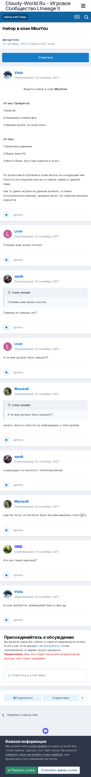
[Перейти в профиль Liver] (7, 234)
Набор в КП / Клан (42, 43)
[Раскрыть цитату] (9, 292)
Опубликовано (36, 77)
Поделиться (24, 697)
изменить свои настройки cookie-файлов (34, 754)
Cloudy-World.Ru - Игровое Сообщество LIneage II (38, 5)
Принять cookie (23, 770)
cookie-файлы (37, 746)
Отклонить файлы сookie (58, 770)
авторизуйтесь (49, 645)
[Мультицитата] (6, 215)
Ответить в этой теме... (29, 675)
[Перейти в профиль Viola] (7, 75)
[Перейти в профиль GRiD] (7, 549)
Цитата (18, 214)
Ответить (45, 57)
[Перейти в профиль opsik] (7, 279)
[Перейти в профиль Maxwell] (7, 391)
